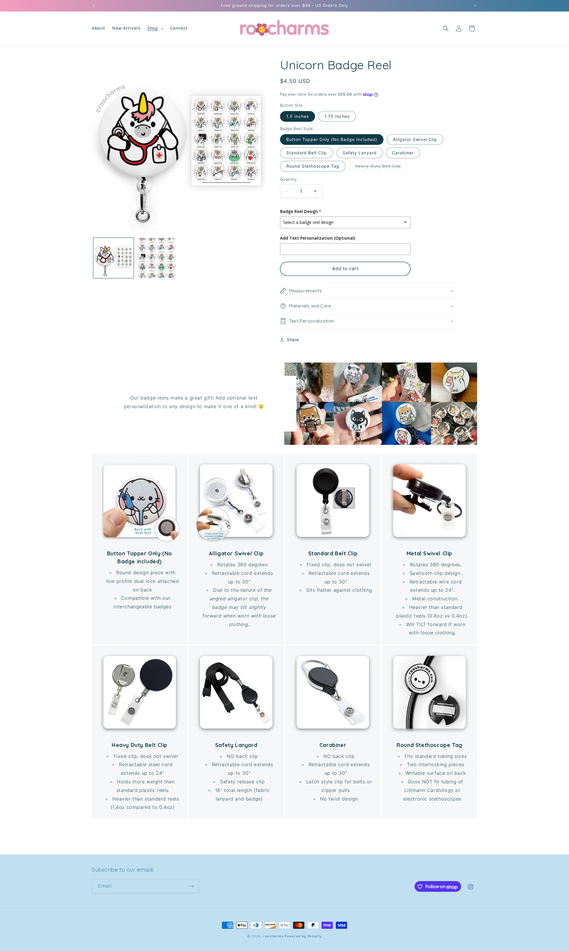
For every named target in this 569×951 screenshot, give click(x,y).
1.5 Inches (297, 116)
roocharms (273, 936)
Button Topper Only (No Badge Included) (331, 139)
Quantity (288, 179)
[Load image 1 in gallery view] (113, 258)
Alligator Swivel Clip (415, 139)
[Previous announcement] (93, 5)
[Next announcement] (475, 5)
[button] (155, 28)
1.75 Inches (337, 116)
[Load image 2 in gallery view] (157, 258)
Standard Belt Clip (306, 152)
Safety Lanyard (360, 152)
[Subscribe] (191, 886)
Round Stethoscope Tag (312, 166)
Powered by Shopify (303, 936)
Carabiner (403, 152)
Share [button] (293, 339)
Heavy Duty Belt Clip (381, 167)
